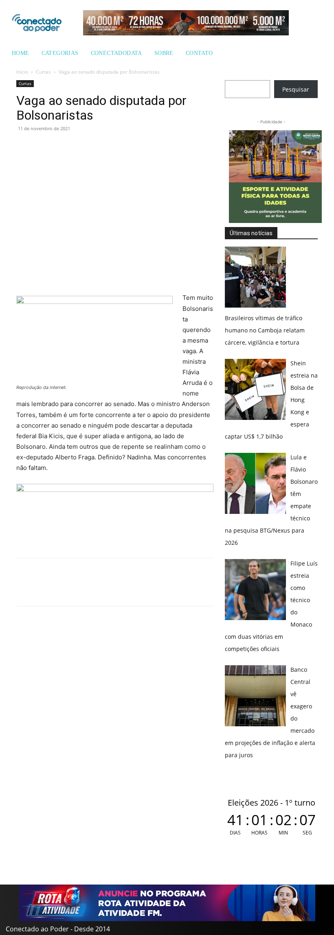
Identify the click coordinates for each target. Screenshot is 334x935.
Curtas (43, 71)
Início (22, 71)
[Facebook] (43, 147)
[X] (62, 147)
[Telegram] (81, 147)
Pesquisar (295, 89)
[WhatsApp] (24, 147)
